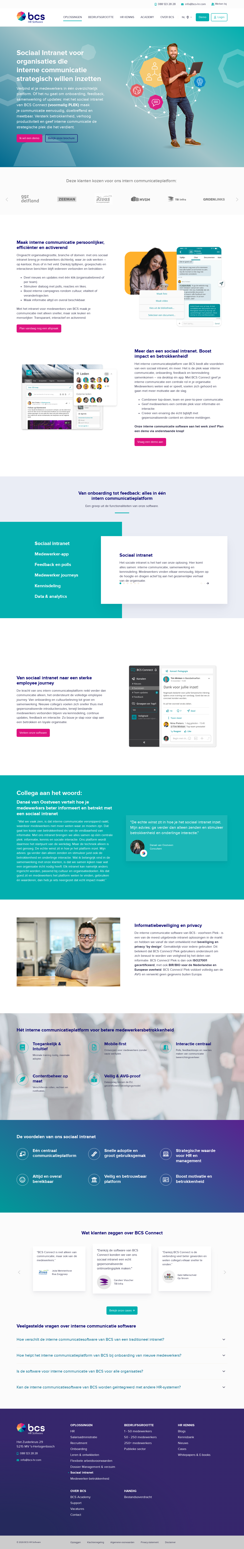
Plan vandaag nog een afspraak (38, 328)
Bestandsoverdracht (138, 1497)
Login (221, 17)
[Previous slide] (6, 199)
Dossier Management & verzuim (92, 1467)
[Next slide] (237, 199)
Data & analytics (138, 583)
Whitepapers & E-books (194, 1455)
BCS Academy (80, 1497)
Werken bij (220, 3)
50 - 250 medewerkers (140, 1437)
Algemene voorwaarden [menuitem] (122, 1542)
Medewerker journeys (131, 583)
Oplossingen (72, 17)
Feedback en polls (127, 583)
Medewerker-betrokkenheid (89, 1479)
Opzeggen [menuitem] (75, 1542)
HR (72, 1431)
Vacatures (77, 1509)
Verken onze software (33, 733)
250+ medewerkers (138, 1443)
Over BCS (167, 17)
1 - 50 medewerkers (138, 1431)
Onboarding (78, 1449)
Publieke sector (135, 1449)
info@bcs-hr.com (195, 4)
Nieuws (183, 1443)
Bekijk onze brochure (61, 138)
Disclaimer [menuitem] (170, 1542)
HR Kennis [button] (127, 17)
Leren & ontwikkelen (84, 1455)
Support (75, 1503)
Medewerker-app (124, 583)
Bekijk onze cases (120, 1310)
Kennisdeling (135, 583)
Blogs (182, 1431)
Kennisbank (186, 1437)
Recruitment (78, 1443)
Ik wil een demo (29, 138)
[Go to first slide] (224, 1272)
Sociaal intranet (120, 583)
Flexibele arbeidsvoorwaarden (91, 1461)
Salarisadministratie (83, 1437)
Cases (182, 1449)
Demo (202, 17)
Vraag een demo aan (150, 442)
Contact (75, 1515)
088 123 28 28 (166, 4)
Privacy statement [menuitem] (150, 1542)
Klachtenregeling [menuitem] (95, 1542)
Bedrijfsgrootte (101, 17)
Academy (147, 17)
